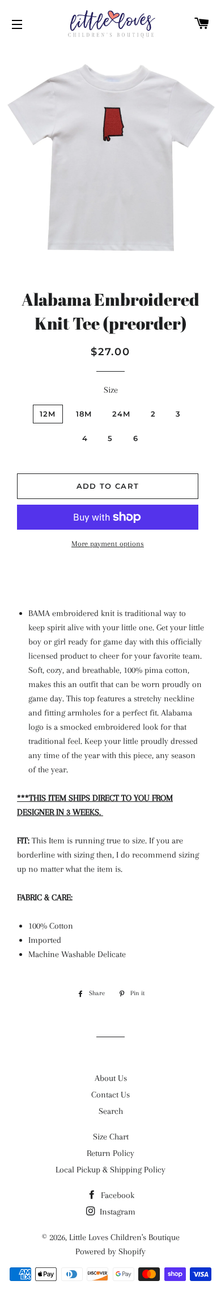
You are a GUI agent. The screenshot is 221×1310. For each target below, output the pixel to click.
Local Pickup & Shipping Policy (110, 1170)
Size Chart (111, 1137)
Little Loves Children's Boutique (124, 1237)
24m (121, 413)
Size (111, 390)
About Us (111, 1078)
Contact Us (110, 1094)
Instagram (116, 1212)
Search (111, 1111)
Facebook (116, 1195)
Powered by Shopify (110, 1251)
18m (84, 413)
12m (48, 413)
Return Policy (110, 1153)
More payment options (107, 543)
